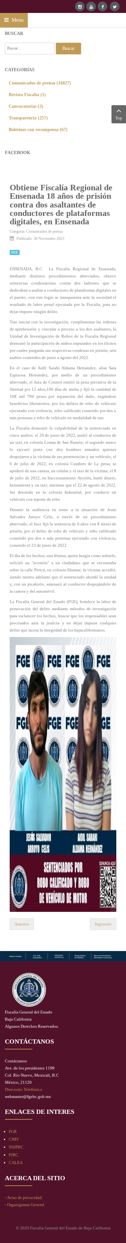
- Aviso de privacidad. (24, 1197)
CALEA (16, 1162)
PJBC (13, 1154)
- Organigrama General (24, 1204)
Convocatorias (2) (26, 106)
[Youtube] (91, 6)
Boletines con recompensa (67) (38, 129)
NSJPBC (16, 1147)
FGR (13, 1131)
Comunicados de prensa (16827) (40, 82)
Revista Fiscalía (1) (27, 94)
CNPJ (13, 1139)
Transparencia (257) (28, 117)
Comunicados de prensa (44, 231)
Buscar (68, 48)
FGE (14, 252)
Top (118, 118)
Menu (17, 20)
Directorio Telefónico (23, 1089)
